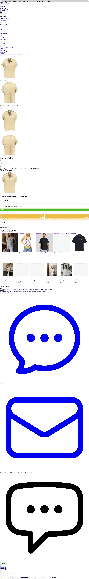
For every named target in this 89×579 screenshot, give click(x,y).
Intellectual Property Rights (47, 289)
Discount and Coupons (16, 289)
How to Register (3, 289)
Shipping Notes (2, 224)
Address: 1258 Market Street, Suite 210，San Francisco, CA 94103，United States (19, 472)
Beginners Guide (16, 291)
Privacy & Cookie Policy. (25, 577)
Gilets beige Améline (4, 252)
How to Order (8, 289)
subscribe (2, 572)
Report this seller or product (4, 163)
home (1, 54)
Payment (24, 289)
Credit (21, 289)
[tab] (44, 170)
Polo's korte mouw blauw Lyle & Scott (76, 252)
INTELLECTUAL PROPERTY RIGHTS (29, 578)
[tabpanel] (44, 183)
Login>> (5, 282)
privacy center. (53, 577)
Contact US (2, 293)
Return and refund (40, 289)
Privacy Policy (21, 291)
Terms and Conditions (28, 291)
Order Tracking (34, 289)
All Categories (43, 291)
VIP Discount (39, 291)
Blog (8, 291)
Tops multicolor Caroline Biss (23, 252)
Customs (30, 289)
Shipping (27, 289)
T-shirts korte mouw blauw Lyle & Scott (42, 252)
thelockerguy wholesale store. (10, 578)
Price (11, 289)
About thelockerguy (3, 291)
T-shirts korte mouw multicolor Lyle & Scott (59, 252)
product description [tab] (3, 169)
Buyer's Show (11, 291)
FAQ (5, 293)
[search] (0, 5)
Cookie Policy (34, 291)
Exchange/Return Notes (4, 227)
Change (86, 204)
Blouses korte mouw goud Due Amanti (9, 54)
